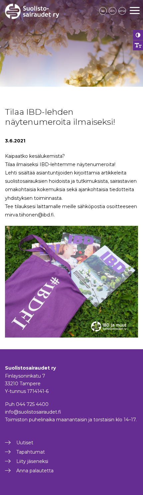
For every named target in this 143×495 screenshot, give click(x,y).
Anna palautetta (35, 471)
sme (122, 11)
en (112, 11)
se (103, 11)
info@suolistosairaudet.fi (33, 412)
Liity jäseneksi (32, 461)
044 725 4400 (32, 404)
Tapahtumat (30, 452)
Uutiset (24, 443)
